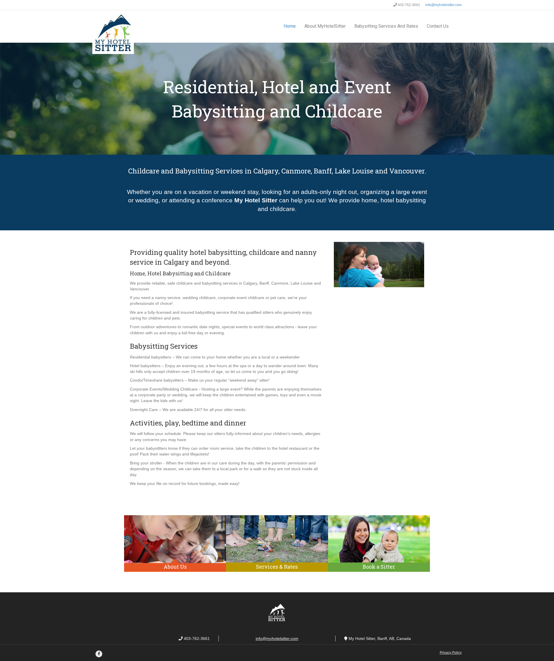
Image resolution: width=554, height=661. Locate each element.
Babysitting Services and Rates (386, 26)
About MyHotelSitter (325, 26)
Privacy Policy (451, 653)
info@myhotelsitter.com (443, 5)
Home (290, 26)
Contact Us (438, 26)
